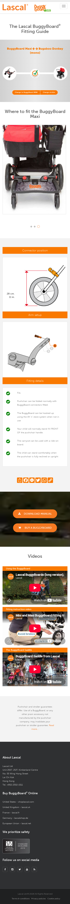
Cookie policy (53, 898)
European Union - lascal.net (17, 823)
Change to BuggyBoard (26, 92)
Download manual (38, 513)
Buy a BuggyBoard (38, 527)
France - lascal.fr (11, 812)
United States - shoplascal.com (18, 801)
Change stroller (49, 92)
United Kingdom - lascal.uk (16, 807)
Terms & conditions (21, 898)
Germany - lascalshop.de (15, 818)
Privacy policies (38, 898)
